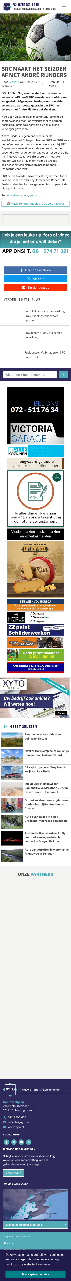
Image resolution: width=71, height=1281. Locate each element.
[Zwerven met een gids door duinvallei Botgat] (12, 739)
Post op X (37, 279)
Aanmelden (13, 1173)
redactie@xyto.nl (18, 1122)
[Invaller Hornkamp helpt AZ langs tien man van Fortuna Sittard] (12, 756)
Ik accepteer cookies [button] (35, 1274)
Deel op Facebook (38, 270)
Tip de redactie (38, 287)
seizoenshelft (19, 195)
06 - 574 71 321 (50, 251)
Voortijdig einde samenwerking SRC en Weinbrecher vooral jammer (45, 315)
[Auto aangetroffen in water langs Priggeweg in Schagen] (12, 855)
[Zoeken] (63, 374)
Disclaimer (10, 1243)
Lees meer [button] (43, 1264)
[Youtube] (21, 1142)
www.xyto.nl (16, 1127)
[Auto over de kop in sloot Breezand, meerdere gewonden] (12, 822)
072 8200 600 (17, 1117)
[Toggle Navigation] (64, 6)
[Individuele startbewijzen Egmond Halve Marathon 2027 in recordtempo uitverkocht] (12, 789)
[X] (14, 1142)
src (8, 195)
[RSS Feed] (29, 1142)
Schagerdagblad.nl (26, 5)
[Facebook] (6, 1142)
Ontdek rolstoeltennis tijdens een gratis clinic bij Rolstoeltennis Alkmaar (47, 804)
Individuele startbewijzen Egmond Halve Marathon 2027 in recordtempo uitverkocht (46, 787)
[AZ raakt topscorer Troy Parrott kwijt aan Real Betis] (12, 772)
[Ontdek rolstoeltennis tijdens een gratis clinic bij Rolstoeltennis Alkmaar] (12, 805)
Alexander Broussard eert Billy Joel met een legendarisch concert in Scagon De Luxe (45, 837)
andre (33, 195)
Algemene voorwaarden (17, 1236)
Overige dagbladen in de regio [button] (24, 1224)
